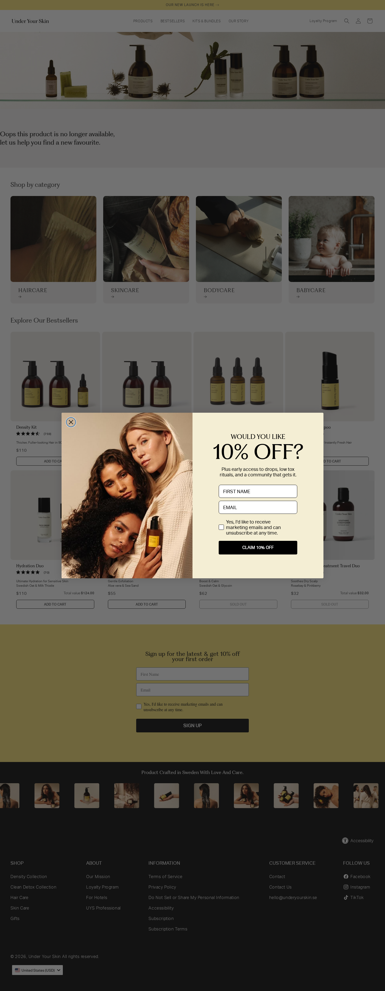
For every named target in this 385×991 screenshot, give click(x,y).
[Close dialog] (71, 422)
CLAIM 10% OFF (258, 547)
